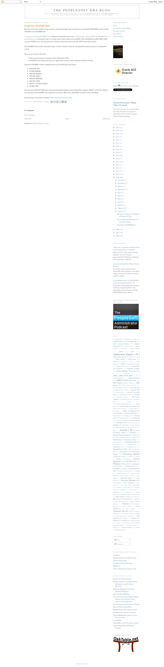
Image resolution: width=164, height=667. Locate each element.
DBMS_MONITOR (134, 378)
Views (138, 527)
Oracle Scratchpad (130, 612)
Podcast (131, 456)
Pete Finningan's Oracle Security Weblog (126, 604)
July (119, 192)
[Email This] (54, 102)
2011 (117, 171)
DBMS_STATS (123, 380)
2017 (117, 155)
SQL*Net (137, 499)
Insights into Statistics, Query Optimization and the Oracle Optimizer (126, 583)
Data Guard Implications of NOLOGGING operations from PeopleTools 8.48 (124, 281)
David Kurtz (117, 34)
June (119, 196)
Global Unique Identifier (120, 408)
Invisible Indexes (117, 416)
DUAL (127, 390)
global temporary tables (128, 406)
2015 (117, 162)
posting (138, 456)
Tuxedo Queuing (135, 520)
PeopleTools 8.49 (118, 444)
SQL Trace (117, 499)
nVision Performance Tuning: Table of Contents (124, 103)
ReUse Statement (129, 483)
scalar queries (128, 487)
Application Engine (123, 354)
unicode (118, 523)
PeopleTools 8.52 (118, 447)
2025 (117, 130)
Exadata (137, 394)
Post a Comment (29, 115)
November (121, 183)
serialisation (128, 492)
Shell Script (126, 494)
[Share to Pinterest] (65, 102)
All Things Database (124, 579)
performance (124, 451)
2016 (117, 158)
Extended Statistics (122, 397)
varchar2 (115, 527)
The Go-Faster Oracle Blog (122, 28)
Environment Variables (126, 394)
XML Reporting (120, 530)
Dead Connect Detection (129, 385)
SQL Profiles (120, 497)
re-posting (137, 471)
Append (133, 351)
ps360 (128, 464)
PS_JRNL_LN (131, 461)
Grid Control (133, 408)
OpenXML (133, 433)
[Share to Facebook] (63, 102)
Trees (125, 518)
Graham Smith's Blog (120, 560)
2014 (117, 165)
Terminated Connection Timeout (131, 513)
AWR (138, 357)
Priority (118, 459)
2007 (117, 233)
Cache (115, 361)
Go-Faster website (119, 31)
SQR (131, 501)
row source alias (126, 485)
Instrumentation (117, 413)
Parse (135, 437)
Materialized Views (122, 422)
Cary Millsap (117, 620)
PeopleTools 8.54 (120, 449)
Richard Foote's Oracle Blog (122, 607)
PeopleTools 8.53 (132, 447)
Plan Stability (122, 456)
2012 (117, 168)
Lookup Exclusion (134, 420)
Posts (118, 540)
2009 (117, 177)
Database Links (136, 371)
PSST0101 (116, 566)
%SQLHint (128, 339)
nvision (124, 430)
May (119, 199)
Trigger (134, 518)
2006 (117, 236)
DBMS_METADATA (119, 378)
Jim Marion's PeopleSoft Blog (123, 563)
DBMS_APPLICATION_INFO (123, 376)
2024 (117, 134)
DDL (135, 380)
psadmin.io (136, 464)
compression (135, 366)
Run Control (136, 485)
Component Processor (122, 366)
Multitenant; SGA (121, 427)
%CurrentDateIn (117, 339)
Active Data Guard (131, 341)
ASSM (132, 357)
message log (134, 422)
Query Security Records (125, 471)
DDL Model (117, 383)
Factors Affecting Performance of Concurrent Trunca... (127, 220)
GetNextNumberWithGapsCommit (122, 404)
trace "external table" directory (125, 516)
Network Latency (132, 427)
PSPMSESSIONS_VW (131, 466)
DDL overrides (129, 383)
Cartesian (124, 361)
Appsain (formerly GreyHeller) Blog (124, 558)
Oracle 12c (137, 435)
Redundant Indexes (127, 478)
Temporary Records (121, 511)
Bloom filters (133, 359)
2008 (117, 229)
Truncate (116, 520)
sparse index (136, 494)
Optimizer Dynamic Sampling (122, 435)
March (120, 205)
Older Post (106, 119)
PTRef (125, 468)
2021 (117, 143)
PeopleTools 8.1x (117, 442)
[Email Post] (51, 101)
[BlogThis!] (57, 102)
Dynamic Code (135, 390)
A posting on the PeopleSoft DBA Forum (37, 36)
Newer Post (28, 119)
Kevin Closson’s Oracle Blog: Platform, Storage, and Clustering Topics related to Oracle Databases (125, 599)
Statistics (126, 503)
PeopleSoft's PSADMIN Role (126, 225)
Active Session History (121, 344)
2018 (117, 152)
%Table (135, 339)
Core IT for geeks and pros (130, 623)
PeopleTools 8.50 (132, 444)
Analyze (122, 351)
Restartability (117, 483)
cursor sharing (122, 371)
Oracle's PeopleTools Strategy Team (124, 569)
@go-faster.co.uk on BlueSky (129, 86)
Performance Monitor (131, 454)
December (121, 180)
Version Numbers (127, 527)
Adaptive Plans (128, 346)
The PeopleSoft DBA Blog (82, 10)
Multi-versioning (135, 425)
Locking (118, 420)
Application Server (119, 357)
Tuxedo (125, 520)
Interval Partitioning (131, 413)
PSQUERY (116, 468)
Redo (132, 475)
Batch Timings (120, 359)
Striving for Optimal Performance (124, 590)
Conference (119, 369)
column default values (134, 364)
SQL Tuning (127, 499)
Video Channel (118, 36)
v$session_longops (132, 525)
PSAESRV (119, 466)
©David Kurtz (82, 664)
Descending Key (135, 387)
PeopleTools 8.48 (131, 442)
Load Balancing (124, 418)
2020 (117, 146)
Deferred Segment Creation (120, 387)
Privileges (128, 459)
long (124, 420)
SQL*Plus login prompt (122, 501)
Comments (119, 544)
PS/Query (117, 464)
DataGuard (128, 373)
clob (131, 361)
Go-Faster (109, 13)
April (119, 202)
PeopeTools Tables (131, 440)
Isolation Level (128, 416)
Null (114, 430)
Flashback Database (126, 399)
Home (67, 119)
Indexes (134, 411)
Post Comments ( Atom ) (41, 123)
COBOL (123, 364)
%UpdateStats (118, 341)
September (121, 189)
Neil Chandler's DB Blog (121, 594)
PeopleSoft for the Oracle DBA (62, 97)
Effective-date (120, 392)
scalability (119, 487)
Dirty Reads (119, 390)
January (120, 211)
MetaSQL (116, 425)
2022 (117, 140)
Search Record (133, 490)
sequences (116, 492)
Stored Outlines (127, 506)
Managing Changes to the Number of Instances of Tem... (128, 215)
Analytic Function (135, 348)
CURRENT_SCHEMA (133, 369)
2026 (117, 127)
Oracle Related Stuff (130, 610)
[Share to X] (60, 102)
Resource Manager (128, 480)
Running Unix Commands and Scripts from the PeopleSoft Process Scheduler (125, 248)
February (121, 208)
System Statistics (130, 509)
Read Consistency (122, 473)
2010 (117, 174)
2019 (117, 149)
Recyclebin (125, 475)
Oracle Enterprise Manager (123, 437)
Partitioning (117, 440)
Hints (125, 411)
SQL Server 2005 (132, 497)
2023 (117, 137)
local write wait (135, 418)
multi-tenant (125, 425)
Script (123, 490)
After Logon (124, 348)
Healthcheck (116, 411)
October (120, 186)
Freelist (130, 401)
